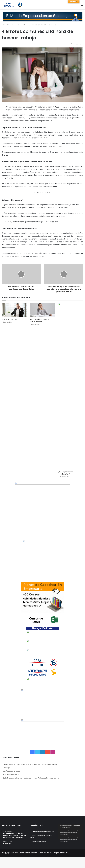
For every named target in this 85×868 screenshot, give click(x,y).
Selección (26, 25)
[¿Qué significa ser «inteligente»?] (70, 386)
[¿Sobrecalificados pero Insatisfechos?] (42, 310)
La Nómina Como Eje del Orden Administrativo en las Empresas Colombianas (30, 764)
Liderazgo (6, 767)
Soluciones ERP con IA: (11, 774)
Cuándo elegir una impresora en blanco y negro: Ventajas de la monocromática (31, 778)
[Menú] (82, 5)
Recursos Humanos (14, 25)
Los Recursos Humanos (11, 771)
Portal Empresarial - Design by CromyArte (53, 853)
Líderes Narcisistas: (10, 319)
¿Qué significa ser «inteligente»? (66, 473)
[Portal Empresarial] (12, 5)
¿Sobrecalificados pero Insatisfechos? (39, 320)
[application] (70, 831)
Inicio (5, 25)
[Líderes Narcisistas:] (14, 310)
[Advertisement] (42, 797)
